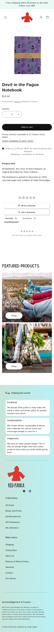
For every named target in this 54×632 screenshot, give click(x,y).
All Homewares (13, 522)
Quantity (5, 109)
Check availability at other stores (17, 141)
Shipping (17, 101)
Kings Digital (32, 627)
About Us (10, 556)
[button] (5, 17)
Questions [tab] (27, 218)
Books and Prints (14, 511)
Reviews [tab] (9, 218)
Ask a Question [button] (28, 212)
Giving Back (11, 550)
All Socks (10, 505)
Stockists (10, 567)
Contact (9, 573)
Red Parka (13, 627)
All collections (12, 528)
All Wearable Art (13, 516)
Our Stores (11, 578)
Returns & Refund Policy (17, 561)
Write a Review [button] (28, 205)
